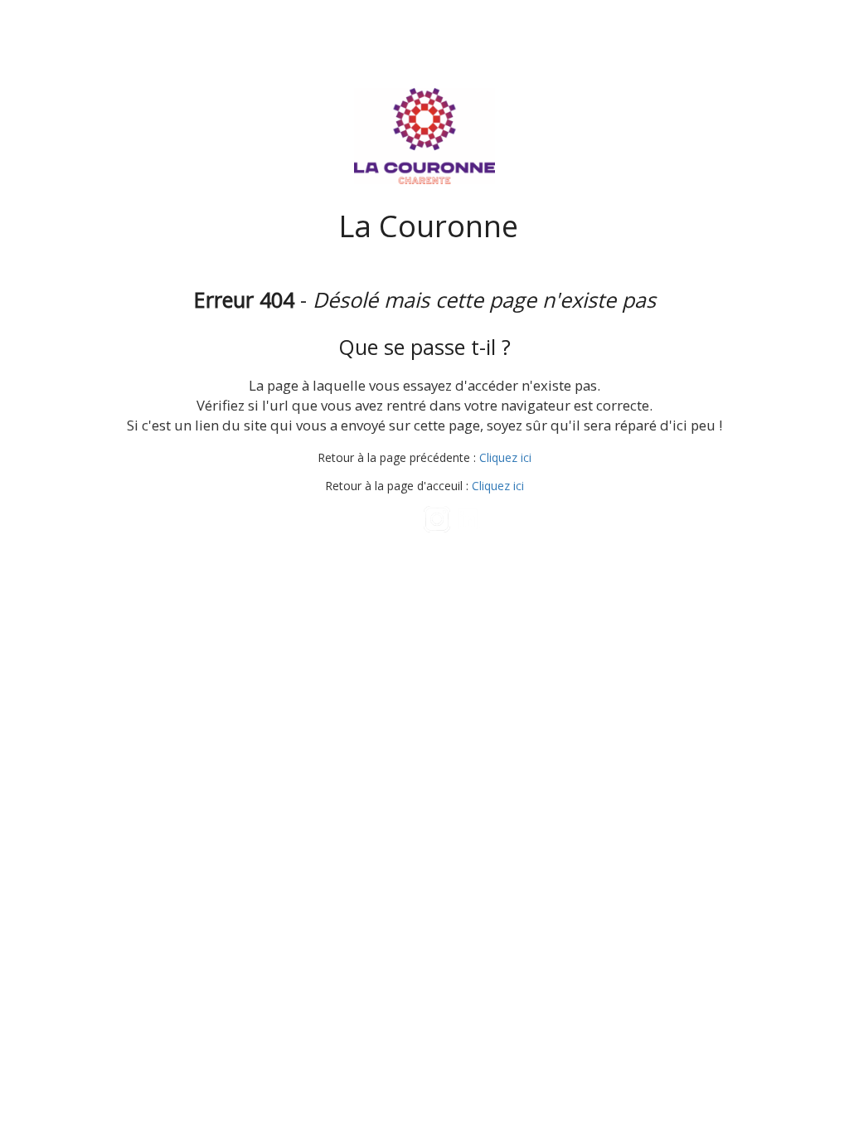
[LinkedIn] (468, 519)
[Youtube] (406, 519)
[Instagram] (437, 519)
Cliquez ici (505, 457)
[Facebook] (375, 519)
